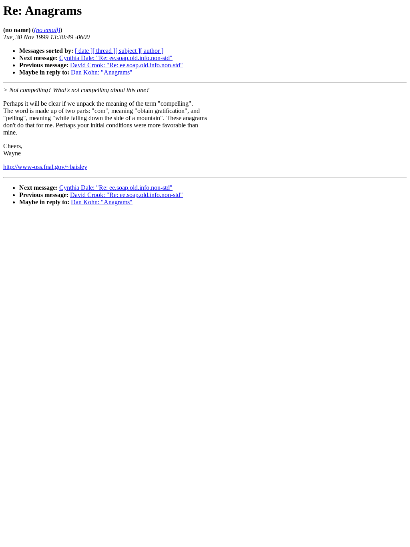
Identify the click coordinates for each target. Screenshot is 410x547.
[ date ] (83, 50)
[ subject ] (127, 50)
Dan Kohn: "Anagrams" (102, 72)
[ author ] (151, 50)
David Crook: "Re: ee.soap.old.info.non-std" (126, 65)
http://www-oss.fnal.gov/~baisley (45, 166)
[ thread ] (103, 50)
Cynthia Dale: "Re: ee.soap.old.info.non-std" (116, 57)
